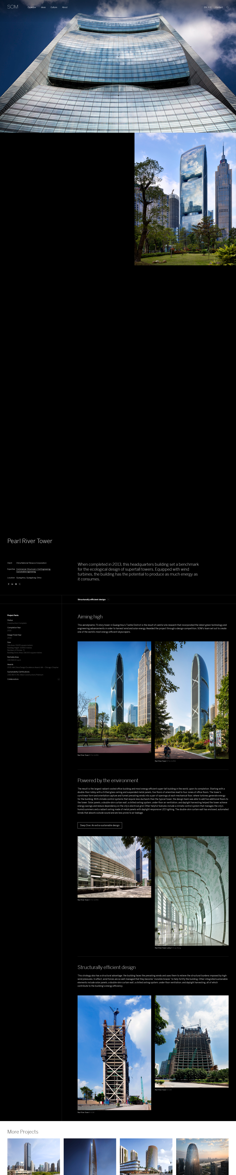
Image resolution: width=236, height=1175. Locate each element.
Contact (219, 7)
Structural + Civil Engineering (38, 569)
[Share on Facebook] (8, 584)
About (64, 7)
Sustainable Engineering (26, 572)
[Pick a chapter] (108, 599)
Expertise (32, 7)
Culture (54, 7)
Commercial (21, 569)
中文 (210, 7)
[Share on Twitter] (19, 584)
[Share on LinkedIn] (12, 584)
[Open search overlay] (227, 7)
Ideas (43, 7)
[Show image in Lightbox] (146, 646)
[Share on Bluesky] (16, 584)
